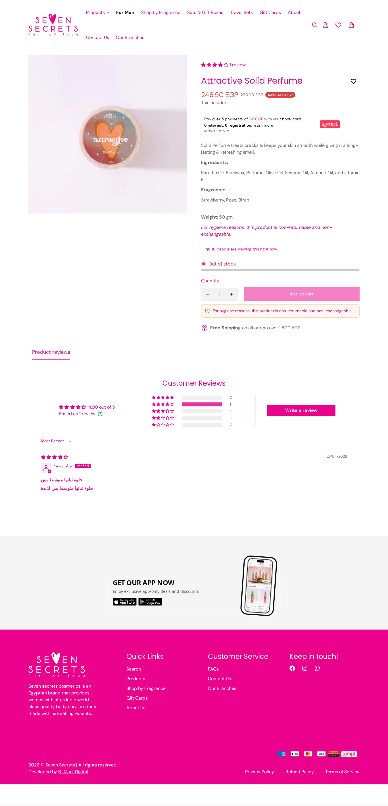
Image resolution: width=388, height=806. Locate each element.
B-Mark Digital (73, 772)
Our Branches (130, 37)
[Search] (313, 25)
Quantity (210, 281)
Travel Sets (241, 12)
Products (95, 12)
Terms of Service (342, 772)
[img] (54, 457)
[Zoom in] (174, 66)
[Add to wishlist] (353, 81)
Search (133, 669)
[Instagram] (305, 668)
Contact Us (97, 37)
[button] (351, 25)
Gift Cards (270, 12)
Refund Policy (299, 772)
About (294, 12)
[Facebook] (292, 668)
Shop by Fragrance (160, 12)
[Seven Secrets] (53, 25)
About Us (135, 708)
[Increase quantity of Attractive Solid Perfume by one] (231, 294)
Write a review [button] (301, 410)
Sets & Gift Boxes (205, 12)
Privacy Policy (259, 772)
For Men (125, 12)
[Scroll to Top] (376, 775)
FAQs (213, 669)
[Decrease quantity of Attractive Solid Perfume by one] (207, 294)
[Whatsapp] (317, 668)
